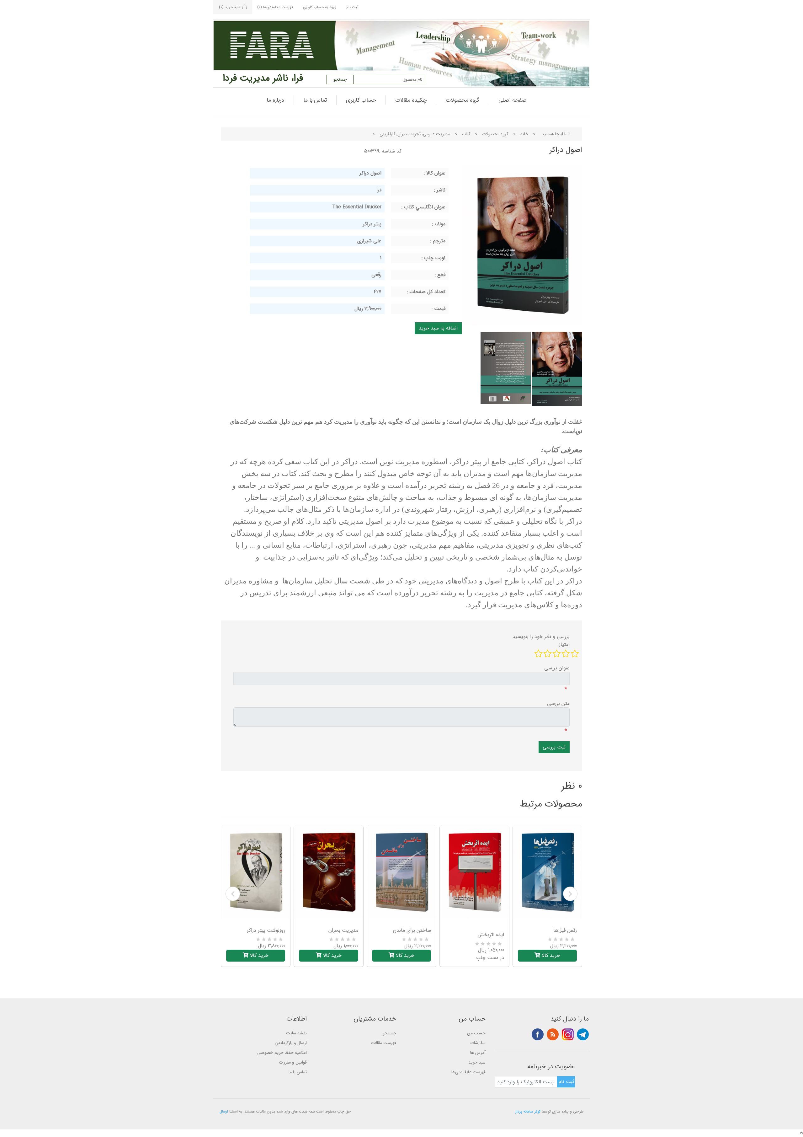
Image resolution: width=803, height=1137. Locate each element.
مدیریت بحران (343, 930)
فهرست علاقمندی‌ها (468, 1072)
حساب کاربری (361, 100)
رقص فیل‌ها (565, 930)
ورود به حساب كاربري (319, 7)
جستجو (389, 1033)
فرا (378, 190)
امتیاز (564, 644)
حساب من (476, 1033)
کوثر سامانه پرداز (527, 1111)
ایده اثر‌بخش (491, 935)
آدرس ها (478, 1052)
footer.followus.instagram (568, 1034)
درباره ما (275, 100)
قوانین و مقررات (293, 1062)
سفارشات (478, 1042)
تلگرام (583, 1034)
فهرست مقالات (383, 1042)
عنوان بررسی (557, 668)
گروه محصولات (462, 100)
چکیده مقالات (411, 100)
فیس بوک (538, 1034)
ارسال (224, 1111)
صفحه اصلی (512, 100)
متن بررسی (558, 703)
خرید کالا (258, 955)
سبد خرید (477, 1062)
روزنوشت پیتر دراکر (266, 930)
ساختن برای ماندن (412, 930)
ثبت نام (352, 7)
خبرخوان (553, 1034)
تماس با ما (315, 100)
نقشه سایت (296, 1033)
